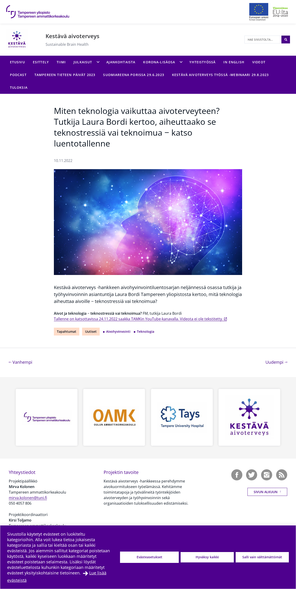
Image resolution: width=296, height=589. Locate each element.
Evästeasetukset (149, 557)
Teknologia (145, 331)
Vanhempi (21, 362)
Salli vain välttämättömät (262, 557)
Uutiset (91, 331)
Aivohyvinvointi (118, 331)
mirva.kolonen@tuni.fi (28, 497)
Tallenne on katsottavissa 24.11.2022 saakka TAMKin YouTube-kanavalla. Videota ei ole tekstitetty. (138, 318)
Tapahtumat (66, 331)
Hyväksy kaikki (207, 557)
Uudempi (276, 362)
